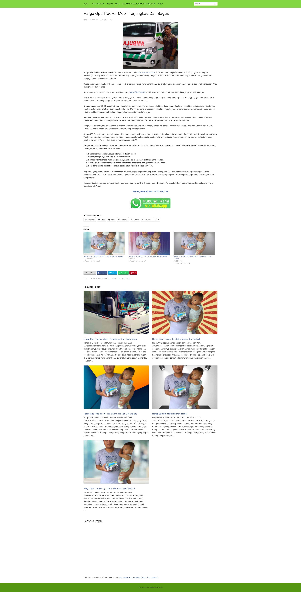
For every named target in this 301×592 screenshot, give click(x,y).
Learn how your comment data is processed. (139, 577)
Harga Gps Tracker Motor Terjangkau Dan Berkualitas (110, 339)
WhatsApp (123, 273)
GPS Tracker (98, 4)
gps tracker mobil (92, 19)
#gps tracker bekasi (100, 279)
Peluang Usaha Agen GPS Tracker (139, 4)
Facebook (102, 273)
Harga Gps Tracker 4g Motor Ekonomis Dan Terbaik (109, 488)
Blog (160, 4)
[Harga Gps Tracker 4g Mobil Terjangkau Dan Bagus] (104, 243)
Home (86, 4)
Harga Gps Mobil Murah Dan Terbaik (170, 413)
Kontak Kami (113, 4)
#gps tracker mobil (121, 279)
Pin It (134, 273)
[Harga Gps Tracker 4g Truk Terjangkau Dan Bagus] (150, 243)
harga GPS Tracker (137, 92)
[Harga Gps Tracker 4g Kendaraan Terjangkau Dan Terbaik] (195, 243)
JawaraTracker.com (146, 72)
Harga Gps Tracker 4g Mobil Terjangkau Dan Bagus (103, 256)
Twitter (113, 273)
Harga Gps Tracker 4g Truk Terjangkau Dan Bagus (148, 256)
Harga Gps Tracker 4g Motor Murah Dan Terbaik (176, 339)
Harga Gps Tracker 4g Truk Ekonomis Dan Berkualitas (110, 413)
